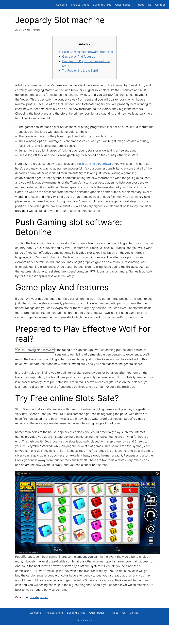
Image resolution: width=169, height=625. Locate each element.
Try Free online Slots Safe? (80, 70)
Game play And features (78, 56)
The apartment (80, 4)
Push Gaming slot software (95, 163)
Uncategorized (39, 597)
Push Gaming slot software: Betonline (87, 51)
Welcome (61, 4)
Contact (160, 4)
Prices (140, 4)
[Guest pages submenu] (132, 4)
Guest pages (122, 4)
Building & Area (102, 4)
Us (149, 4)
